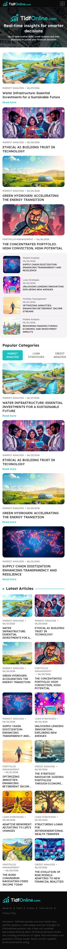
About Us (7, 908)
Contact (30, 908)
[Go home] (18, 3)
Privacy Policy (9, 913)
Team (19, 908)
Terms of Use (46, 908)
